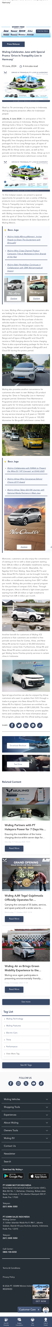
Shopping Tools (12, 1107)
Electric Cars (11, 1033)
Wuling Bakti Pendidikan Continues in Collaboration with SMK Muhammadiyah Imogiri (25, 268)
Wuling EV (9, 1138)
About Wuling (11, 1123)
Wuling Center (9, 1220)
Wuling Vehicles (12, 1099)
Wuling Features (13, 1026)
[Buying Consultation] (19, 1319)
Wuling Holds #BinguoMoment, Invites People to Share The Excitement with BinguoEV (24, 240)
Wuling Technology (14, 1019)
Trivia (8, 1040)
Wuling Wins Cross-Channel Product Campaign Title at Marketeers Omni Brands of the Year (26, 254)
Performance (12, 1047)
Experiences (10, 1115)
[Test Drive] (32, 1319)
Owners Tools (11, 1130)
